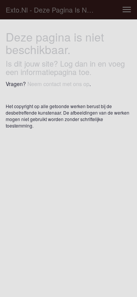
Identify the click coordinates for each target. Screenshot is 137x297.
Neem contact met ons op (58, 84)
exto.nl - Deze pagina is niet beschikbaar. (52, 9)
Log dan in (78, 63)
